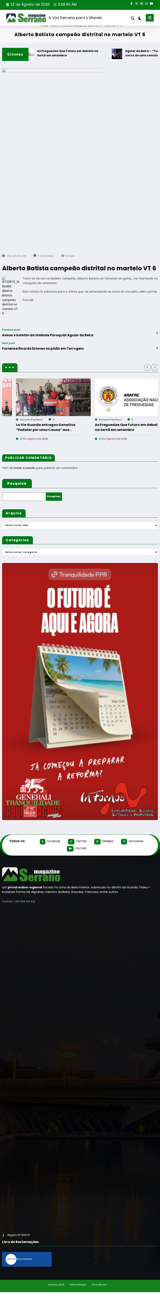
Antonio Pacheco (19, 419)
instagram (136, 841)
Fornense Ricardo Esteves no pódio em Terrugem (43, 348)
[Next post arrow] (157, 348)
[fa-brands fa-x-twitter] (136, 3)
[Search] (132, 18)
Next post (8, 343)
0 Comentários (46, 256)
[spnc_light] (139, 18)
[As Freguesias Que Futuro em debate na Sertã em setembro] (41, 397)
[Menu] (150, 18)
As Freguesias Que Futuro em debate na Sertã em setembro (50, 53)
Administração (78, 1284)
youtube (80, 848)
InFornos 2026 (56, 1284)
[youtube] (151, 3)
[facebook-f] (131, 3)
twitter (81, 841)
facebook (53, 841)
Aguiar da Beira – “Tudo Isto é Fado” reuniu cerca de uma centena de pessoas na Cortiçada (114, 427)
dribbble (108, 841)
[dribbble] (141, 3)
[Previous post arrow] (157, 332)
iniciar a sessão (24, 468)
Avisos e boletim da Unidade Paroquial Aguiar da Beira (47, 335)
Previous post (11, 329)
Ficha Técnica (99, 1284)
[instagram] (146, 3)
